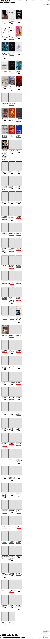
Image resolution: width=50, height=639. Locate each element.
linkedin (40, 638)
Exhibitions (19, 0)
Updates (34, 0)
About (49, 0)
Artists (26, 0)
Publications (41, 0)
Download (3, 159)
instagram (32, 638)
